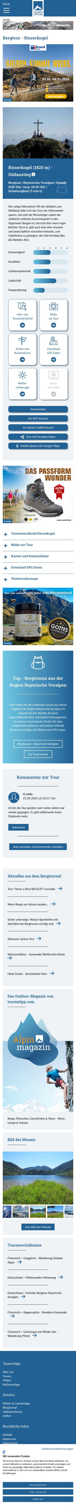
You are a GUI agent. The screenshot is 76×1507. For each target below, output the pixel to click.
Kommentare (38, 409)
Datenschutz (10, 1443)
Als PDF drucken (38, 418)
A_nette (28, 794)
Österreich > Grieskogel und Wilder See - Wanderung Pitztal (33, 1334)
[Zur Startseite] (38, 8)
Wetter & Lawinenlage (16, 1403)
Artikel (7, 1415)
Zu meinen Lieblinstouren (38, 427)
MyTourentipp (11, 1384)
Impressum (9, 1439)
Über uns (8, 1372)
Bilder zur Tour (53, 316)
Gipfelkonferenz (12, 1411)
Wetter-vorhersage (22, 385)
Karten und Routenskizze (22, 351)
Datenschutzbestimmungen (57, 1448)
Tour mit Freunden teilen (40, 436)
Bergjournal (10, 1407)
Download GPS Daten (53, 351)
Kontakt (7, 1434)
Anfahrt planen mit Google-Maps (40, 445)
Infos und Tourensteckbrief (22, 316)
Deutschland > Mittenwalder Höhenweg (32, 1277)
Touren (7, 1376)
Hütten (7, 1380)
